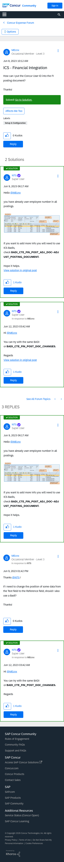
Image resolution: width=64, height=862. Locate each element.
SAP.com (10, 791)
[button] (58, 50)
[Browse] (6, 14)
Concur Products (14, 774)
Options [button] (11, 31)
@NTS (16, 577)
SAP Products (13, 797)
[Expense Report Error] (61, 399)
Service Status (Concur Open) (22, 815)
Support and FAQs (15, 750)
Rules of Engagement (17, 738)
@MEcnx (15, 192)
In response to (23, 318)
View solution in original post (20, 270)
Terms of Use (25, 840)
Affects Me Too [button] (13, 111)
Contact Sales (13, 780)
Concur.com (11, 768)
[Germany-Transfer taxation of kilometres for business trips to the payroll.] (55, 399)
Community (29, 5)
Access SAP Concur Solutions (22, 762)
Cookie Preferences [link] (34, 843)
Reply (13, 144)
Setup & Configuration (15, 123)
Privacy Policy (11, 840)
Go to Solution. (23, 99)
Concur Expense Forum (20, 22)
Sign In (55, 5)
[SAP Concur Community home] (11, 5)
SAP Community (14, 803)
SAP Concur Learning (17, 821)
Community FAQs (15, 744)
